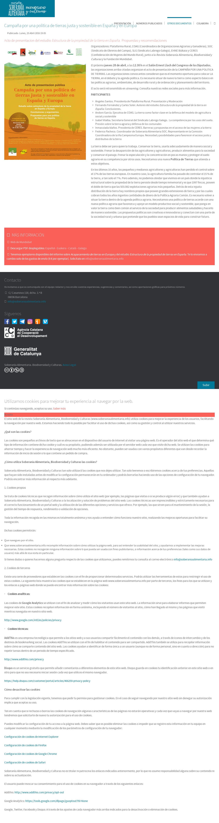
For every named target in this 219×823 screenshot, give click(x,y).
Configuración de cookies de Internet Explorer (31, 737)
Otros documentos (179, 23)
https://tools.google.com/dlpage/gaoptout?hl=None (56, 801)
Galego (82, 248)
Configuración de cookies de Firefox (25, 745)
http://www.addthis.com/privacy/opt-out (39, 792)
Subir (206, 385)
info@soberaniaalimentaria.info (104, 259)
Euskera (61, 248)
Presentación (122, 23)
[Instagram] (31, 321)
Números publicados (149, 23)
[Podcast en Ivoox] (39, 321)
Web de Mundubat (21, 242)
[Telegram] (23, 321)
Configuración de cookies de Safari (25, 762)
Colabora (203, 23)
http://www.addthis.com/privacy (24, 659)
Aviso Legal (69, 365)
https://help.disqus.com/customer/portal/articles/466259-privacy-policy (47, 681)
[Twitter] (16, 321)
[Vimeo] (46, 321)
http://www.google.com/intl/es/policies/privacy (32, 620)
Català (72, 248)
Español (50, 248)
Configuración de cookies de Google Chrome (30, 754)
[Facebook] (8, 321)
